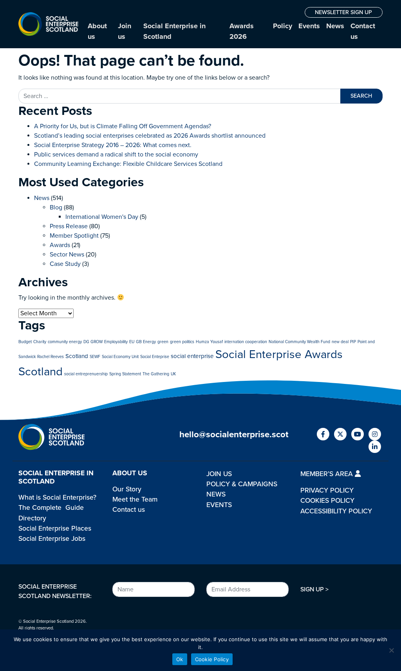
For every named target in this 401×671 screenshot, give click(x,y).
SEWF (95, 356)
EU (131, 341)
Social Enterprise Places (54, 528)
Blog (56, 207)
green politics (182, 341)
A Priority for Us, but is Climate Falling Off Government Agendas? (122, 126)
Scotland (76, 356)
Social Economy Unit (120, 356)
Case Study (65, 264)
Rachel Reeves (50, 356)
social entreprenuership (86, 373)
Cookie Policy (212, 659)
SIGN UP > (314, 589)
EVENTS (219, 505)
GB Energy (146, 341)
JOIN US (219, 474)
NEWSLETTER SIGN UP (343, 12)
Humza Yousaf (209, 341)
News (335, 26)
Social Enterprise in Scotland (174, 31)
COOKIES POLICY (327, 500)
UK (173, 373)
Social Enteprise (154, 356)
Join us (124, 31)
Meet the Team (134, 499)
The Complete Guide (51, 508)
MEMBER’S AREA (327, 474)
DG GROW (93, 341)
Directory (32, 518)
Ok (179, 659)
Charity (39, 341)
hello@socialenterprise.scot (234, 434)
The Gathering (156, 373)
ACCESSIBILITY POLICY (336, 511)
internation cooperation (245, 341)
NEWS (216, 494)
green (162, 341)
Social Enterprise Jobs (51, 539)
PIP (353, 341)
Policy (282, 26)
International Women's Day (101, 217)
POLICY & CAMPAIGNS (241, 484)
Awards (60, 245)
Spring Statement (125, 373)
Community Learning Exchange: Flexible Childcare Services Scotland (128, 164)
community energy (65, 341)
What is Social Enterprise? (57, 497)
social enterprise (192, 356)
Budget (25, 341)
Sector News (67, 254)
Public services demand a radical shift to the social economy (116, 154)
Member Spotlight (74, 236)
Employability (116, 341)
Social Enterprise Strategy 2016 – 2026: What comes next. (112, 145)
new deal (340, 341)
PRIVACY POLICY (327, 490)
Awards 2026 (241, 31)
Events (309, 26)
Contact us (362, 31)
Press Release (69, 226)
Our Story (126, 489)
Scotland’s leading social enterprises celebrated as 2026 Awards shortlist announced (150, 136)
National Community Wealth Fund (299, 341)
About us (97, 31)
